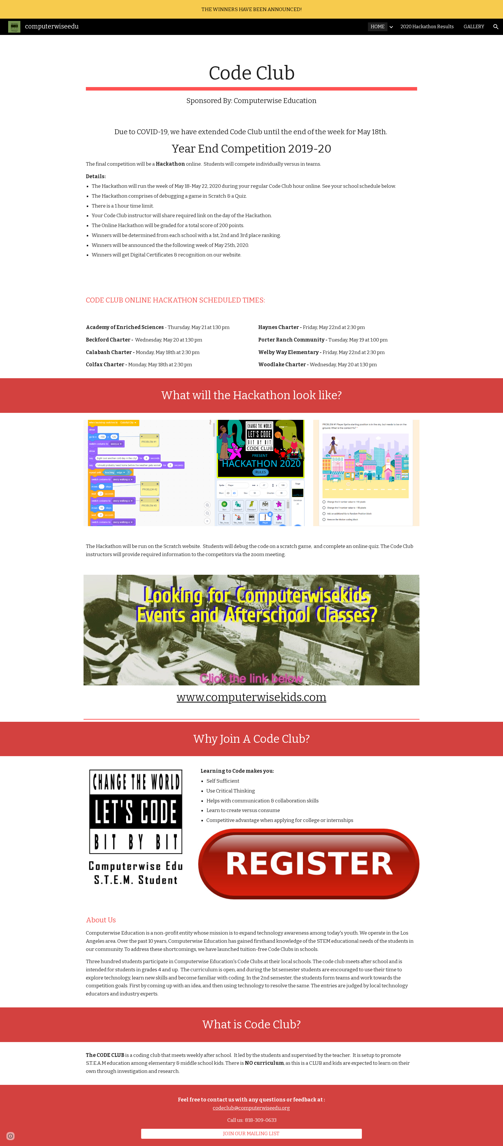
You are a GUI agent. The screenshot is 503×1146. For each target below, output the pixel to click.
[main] (251, 83)
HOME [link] (378, 26)
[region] (251, 9)
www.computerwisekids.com (251, 697)
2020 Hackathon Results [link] (427, 26)
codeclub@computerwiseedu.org (251, 1108)
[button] (496, 27)
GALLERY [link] (474, 26)
